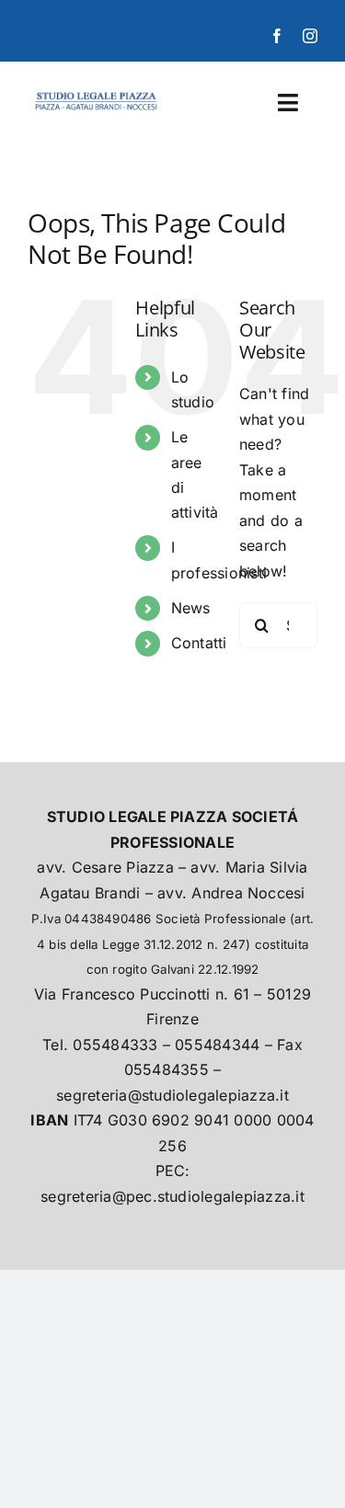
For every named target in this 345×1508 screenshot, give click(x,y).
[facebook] (277, 36)
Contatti (199, 643)
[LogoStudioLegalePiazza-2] (97, 93)
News (191, 608)
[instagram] (310, 36)
